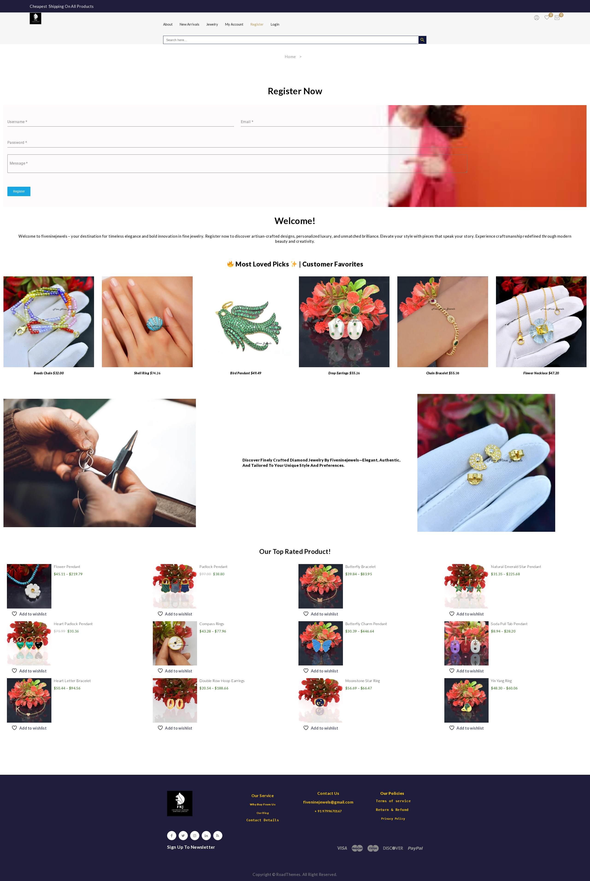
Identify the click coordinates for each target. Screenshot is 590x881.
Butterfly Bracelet (360, 566)
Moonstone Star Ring (362, 680)
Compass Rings (211, 623)
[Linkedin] (206, 835)
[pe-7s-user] (537, 18)
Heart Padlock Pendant (73, 623)
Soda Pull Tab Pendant (509, 623)
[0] (557, 18)
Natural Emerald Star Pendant (516, 566)
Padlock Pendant (213, 566)
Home (290, 56)
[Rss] (217, 835)
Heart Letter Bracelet (72, 680)
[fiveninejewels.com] (35, 17)
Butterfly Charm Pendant (366, 623)
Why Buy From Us (262, 804)
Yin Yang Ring (501, 680)
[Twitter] (183, 835)
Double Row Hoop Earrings (222, 680)
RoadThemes (288, 874)
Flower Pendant (67, 566)
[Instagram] (194, 835)
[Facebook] (171, 835)
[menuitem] (168, 24)
